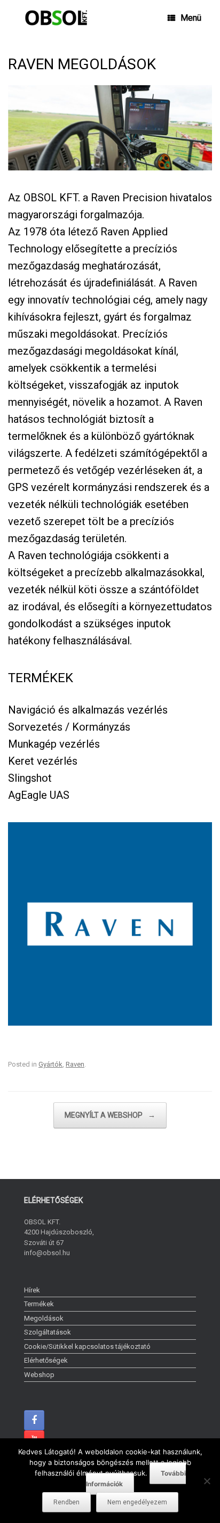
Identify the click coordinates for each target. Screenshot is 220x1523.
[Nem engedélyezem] (206, 1481)
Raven (75, 1064)
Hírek (32, 1290)
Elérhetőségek (46, 1360)
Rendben (66, 1502)
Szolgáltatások (47, 1332)
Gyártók (50, 1064)
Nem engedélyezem (137, 1502)
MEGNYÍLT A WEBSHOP (110, 1115)
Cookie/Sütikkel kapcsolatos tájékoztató (87, 1346)
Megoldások (44, 1318)
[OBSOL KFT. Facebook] (34, 1420)
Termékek (39, 1304)
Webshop (39, 1375)
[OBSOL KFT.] (56, 18)
